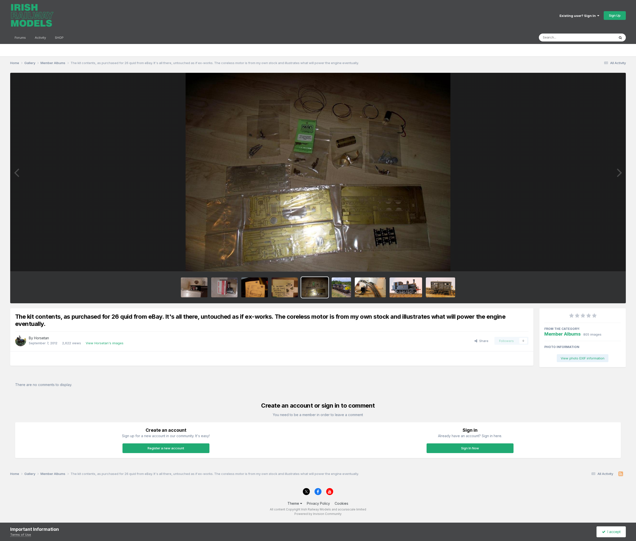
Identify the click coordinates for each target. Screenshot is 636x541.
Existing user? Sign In (578, 16)
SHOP (59, 37)
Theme (293, 503)
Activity (40, 37)
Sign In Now (470, 448)
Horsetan (41, 338)
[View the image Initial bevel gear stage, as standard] (194, 287)
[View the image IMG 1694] (406, 287)
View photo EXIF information (582, 358)
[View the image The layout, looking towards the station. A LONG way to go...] (370, 287)
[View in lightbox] (318, 172)
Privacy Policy (318, 503)
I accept (613, 532)
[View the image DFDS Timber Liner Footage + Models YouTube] (341, 287)
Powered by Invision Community (318, 514)
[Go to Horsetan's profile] (20, 340)
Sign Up (615, 15)
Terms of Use (20, 535)
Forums (20, 37)
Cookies (341, 503)
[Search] (620, 37)
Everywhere (599, 37)
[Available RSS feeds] (621, 473)
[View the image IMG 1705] (440, 287)
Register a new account (166, 448)
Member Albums (562, 334)
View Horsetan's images (104, 343)
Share (482, 341)
